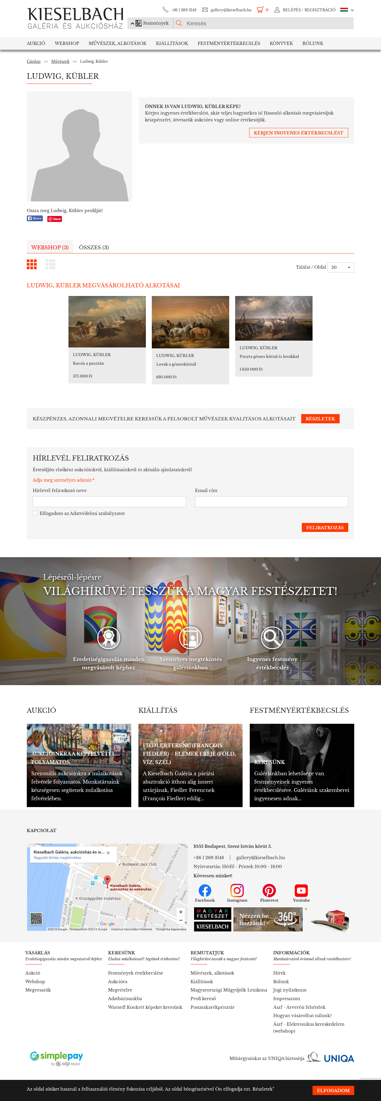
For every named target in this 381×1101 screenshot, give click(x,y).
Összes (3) (94, 248)
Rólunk (312, 43)
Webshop (67, 43)
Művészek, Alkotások (117, 43)
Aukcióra (117, 981)
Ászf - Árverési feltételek (299, 1007)
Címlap (33, 61)
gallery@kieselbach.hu (231, 10)
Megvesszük (38, 990)
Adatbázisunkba (125, 998)
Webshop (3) (50, 248)
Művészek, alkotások (212, 973)
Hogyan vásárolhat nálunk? (302, 1015)
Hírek (279, 973)
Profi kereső (203, 998)
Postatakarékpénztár (212, 1007)
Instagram (237, 900)
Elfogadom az (82, 513)
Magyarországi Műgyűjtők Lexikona (228, 990)
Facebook (205, 900)
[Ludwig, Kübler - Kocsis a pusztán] (107, 321)
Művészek (60, 61)
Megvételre (120, 990)
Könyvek (281, 43)
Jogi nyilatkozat (290, 990)
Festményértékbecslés (229, 43)
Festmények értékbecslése (135, 973)
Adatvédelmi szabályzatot (97, 513)
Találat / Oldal (311, 267)
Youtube (301, 900)
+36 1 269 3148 (183, 10)
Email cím (206, 490)
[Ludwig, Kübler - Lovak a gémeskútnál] (190, 322)
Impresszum (286, 998)
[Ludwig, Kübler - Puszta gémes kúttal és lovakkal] (274, 318)
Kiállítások (172, 43)
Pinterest (269, 900)
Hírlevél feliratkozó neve (60, 490)
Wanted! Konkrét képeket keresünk (145, 1007)
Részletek (262, 1089)
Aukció (36, 43)
